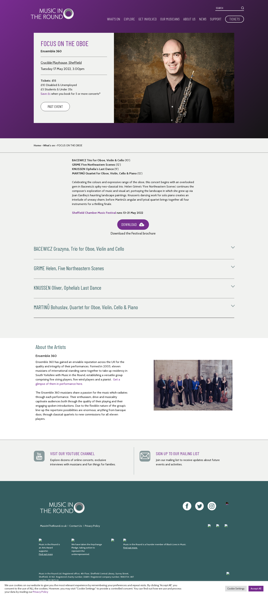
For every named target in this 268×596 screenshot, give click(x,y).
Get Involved (148, 19)
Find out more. (130, 547)
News (202, 19)
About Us (189, 19)
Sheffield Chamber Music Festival (94, 212)
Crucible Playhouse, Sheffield (61, 63)
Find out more (46, 554)
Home (37, 145)
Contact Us (75, 526)
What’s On (113, 19)
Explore (129, 19)
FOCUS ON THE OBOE (69, 145)
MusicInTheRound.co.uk (53, 526)
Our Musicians (170, 19)
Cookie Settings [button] (235, 588)
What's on (49, 145)
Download (129, 224)
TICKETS (234, 19)
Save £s (46, 93)
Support (216, 19)
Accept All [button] (256, 588)
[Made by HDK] (191, 578)
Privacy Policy (92, 526)
